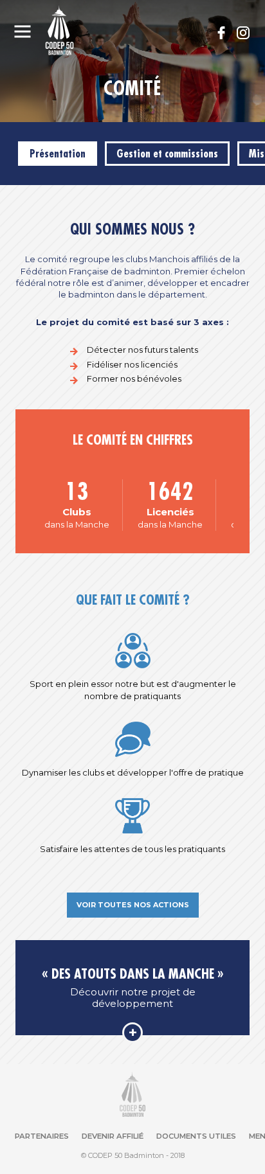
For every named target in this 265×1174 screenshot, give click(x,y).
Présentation (58, 153)
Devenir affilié (112, 1136)
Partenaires (42, 1136)
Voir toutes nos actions (133, 904)
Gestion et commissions (167, 153)
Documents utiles (196, 1136)
